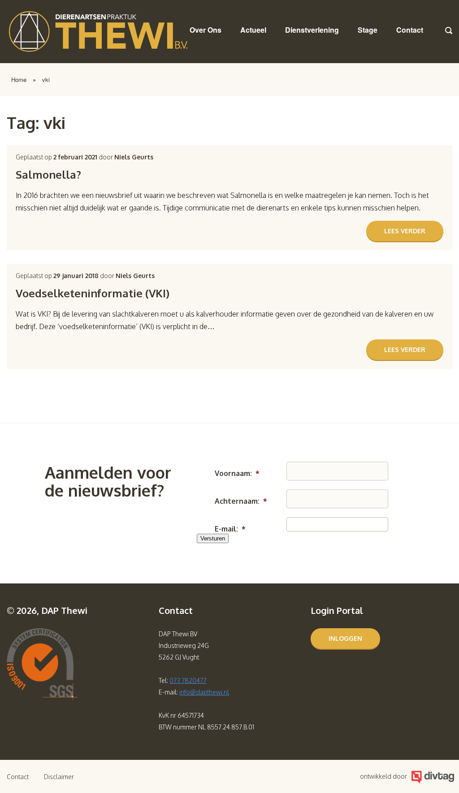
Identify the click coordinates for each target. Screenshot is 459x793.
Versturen (212, 538)
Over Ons (205, 30)
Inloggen (345, 638)
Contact (409, 30)
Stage (367, 30)
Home (18, 79)
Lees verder (404, 231)
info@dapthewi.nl (204, 692)
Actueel (253, 30)
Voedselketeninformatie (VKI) (92, 293)
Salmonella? (48, 174)
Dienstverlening (312, 30)
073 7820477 (187, 680)
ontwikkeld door (383, 776)
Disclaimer (59, 776)
